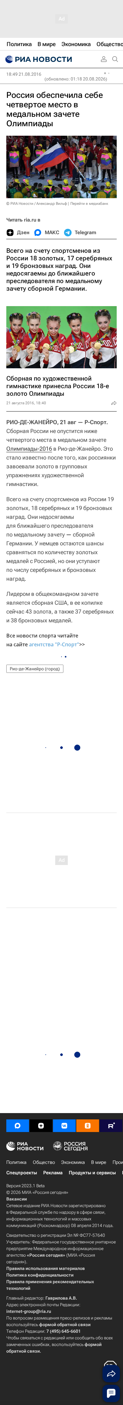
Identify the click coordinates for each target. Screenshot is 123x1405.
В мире (98, 1162)
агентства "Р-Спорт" (54, 644)
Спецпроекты (21, 1173)
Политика (16, 1162)
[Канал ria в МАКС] (17, 1125)
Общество (44, 1162)
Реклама (52, 1173)
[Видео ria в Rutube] (111, 1125)
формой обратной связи (65, 1324)
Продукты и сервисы (92, 1173)
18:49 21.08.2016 (23, 74)
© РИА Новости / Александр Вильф (36, 203)
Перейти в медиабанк (89, 203)
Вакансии (16, 1198)
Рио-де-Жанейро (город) (35, 668)
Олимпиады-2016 (29, 448)
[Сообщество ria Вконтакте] (64, 1125)
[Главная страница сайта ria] (38, 59)
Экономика (73, 1162)
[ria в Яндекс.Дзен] (41, 1125)
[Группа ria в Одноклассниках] (87, 1125)
